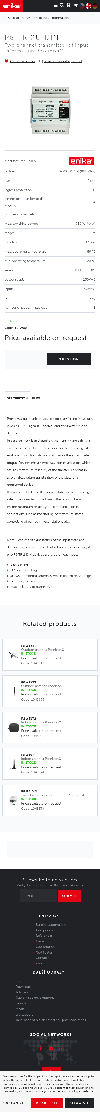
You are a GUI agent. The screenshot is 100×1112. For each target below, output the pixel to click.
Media (20, 1009)
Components (45, 930)
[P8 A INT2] (14, 728)
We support (24, 1014)
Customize (13, 1103)
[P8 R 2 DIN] (14, 800)
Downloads (24, 987)
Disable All (47, 1103)
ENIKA (31, 161)
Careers (21, 981)
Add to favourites (22, 61)
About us (42, 963)
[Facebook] (41, 1049)
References (44, 936)
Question (69, 359)
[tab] (17, 398)
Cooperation (45, 947)
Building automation (51, 925)
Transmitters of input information (44, 18)
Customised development (35, 998)
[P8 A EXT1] (14, 691)
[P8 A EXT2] (14, 655)
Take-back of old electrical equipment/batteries (51, 1020)
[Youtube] (51, 1049)
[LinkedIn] (61, 1049)
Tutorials (22, 992)
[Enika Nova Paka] (11, 6)
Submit (69, 896)
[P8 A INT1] (14, 764)
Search (21, 1003)
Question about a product (63, 61)
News (40, 941)
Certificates (44, 952)
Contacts (42, 958)
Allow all (79, 1103)
